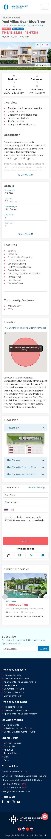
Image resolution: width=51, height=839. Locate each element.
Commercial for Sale (14, 689)
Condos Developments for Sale (19, 732)
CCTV (10, 309)
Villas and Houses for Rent (17, 710)
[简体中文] (27, 829)
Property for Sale (12, 675)
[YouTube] (18, 802)
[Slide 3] (24, 594)
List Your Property (13, 743)
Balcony (11, 250)
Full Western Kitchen (19, 267)
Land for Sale (10, 685)
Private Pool (14, 277)
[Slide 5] (28, 594)
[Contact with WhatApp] (31, 555)
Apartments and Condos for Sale (20, 682)
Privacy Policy (10, 753)
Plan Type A (13, 460)
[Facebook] (3, 802)
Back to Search (11, 17)
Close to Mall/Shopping (20, 257)
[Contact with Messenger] (42, 555)
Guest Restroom (16, 270)
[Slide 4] (26, 594)
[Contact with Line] (19, 555)
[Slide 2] (23, 594)
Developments (11, 725)
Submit (25, 541)
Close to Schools (16, 260)
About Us (8, 750)
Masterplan (13, 427)
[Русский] (23, 829)
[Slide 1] (21, 594)
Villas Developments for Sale (18, 728)
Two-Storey (13, 280)
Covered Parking (16, 263)
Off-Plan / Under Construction (24, 273)
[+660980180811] (8, 555)
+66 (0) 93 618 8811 (11, 784)
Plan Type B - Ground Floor (22, 467)
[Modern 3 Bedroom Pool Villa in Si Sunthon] (25, 591)
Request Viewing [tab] (36, 487)
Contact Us (9, 746)
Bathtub (12, 254)
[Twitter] (9, 802)
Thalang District (26, 25)
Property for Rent (13, 707)
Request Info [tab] (12, 487)
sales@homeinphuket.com (16, 791)
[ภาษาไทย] (31, 829)
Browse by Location (14, 692)
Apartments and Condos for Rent (20, 714)
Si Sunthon (10, 25)
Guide (6, 760)
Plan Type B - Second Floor (21, 474)
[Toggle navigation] (45, 7)
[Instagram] (14, 802)
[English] (19, 829)
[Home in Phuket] (15, 7)
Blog (6, 757)
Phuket (40, 25)
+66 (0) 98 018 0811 (11, 787)
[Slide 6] (30, 594)
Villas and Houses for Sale (16, 678)
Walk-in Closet (15, 283)
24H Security (14, 306)
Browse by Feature (13, 696)
